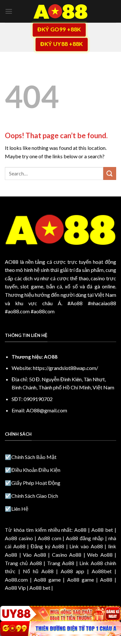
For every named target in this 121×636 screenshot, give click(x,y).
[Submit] (109, 173)
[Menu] (9, 11)
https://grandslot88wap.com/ (65, 368)
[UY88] (60, 613)
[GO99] (60, 628)
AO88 (11, 262)
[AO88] (60, 11)
